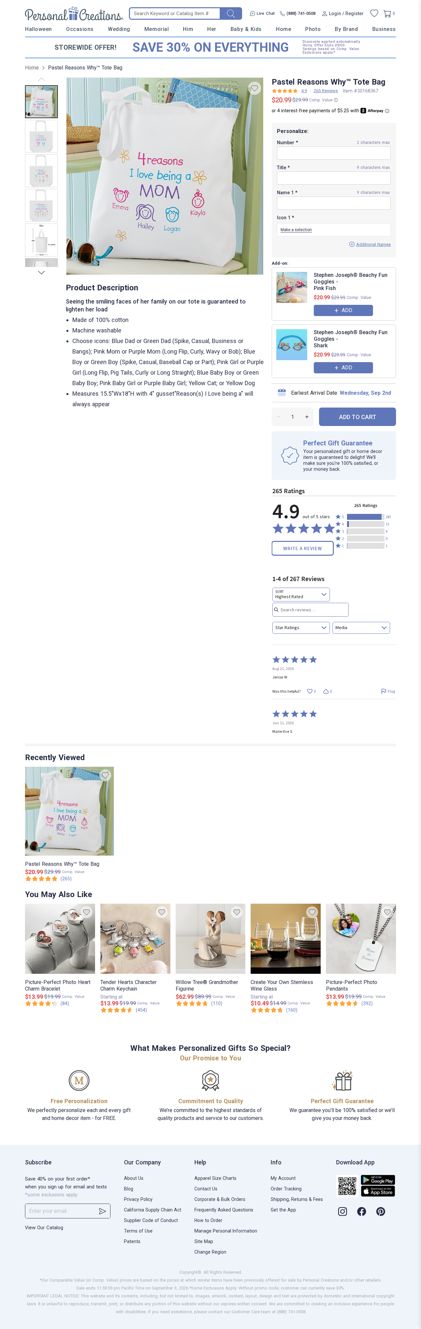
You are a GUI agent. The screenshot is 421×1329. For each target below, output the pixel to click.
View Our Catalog (44, 1228)
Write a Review (302, 548)
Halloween (38, 29)
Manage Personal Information (225, 1231)
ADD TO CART (357, 416)
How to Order (208, 1220)
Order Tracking (286, 1188)
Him (188, 29)
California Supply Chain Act (152, 1209)
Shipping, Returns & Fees (297, 1199)
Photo (313, 29)
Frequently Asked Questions (223, 1209)
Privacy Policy (138, 1199)
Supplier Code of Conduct (151, 1220)
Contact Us (205, 1188)
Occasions (80, 29)
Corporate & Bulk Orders (219, 1199)
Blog (128, 1188)
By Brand (346, 29)
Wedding (119, 29)
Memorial (156, 29)
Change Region (210, 1252)
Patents (132, 1241)
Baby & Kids (246, 29)
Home (283, 29)
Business (384, 29)
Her (211, 29)
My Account (283, 1178)
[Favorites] (374, 13)
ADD (347, 310)
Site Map (203, 1241)
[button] (365, 517)
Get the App (283, 1209)
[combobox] (301, 594)
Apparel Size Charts (215, 1178)
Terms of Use (138, 1231)
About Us (133, 1178)
